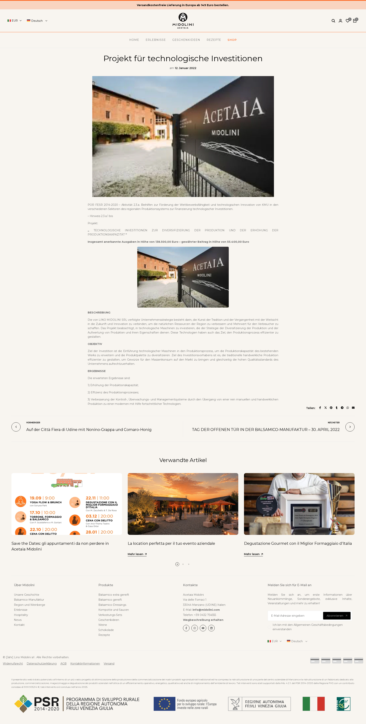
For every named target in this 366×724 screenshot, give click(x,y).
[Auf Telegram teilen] (342, 407)
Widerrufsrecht (13, 663)
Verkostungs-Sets (110, 615)
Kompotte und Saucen (113, 610)
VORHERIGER (33, 422)
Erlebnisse (20, 610)
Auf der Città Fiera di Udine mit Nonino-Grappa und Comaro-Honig (89, 429)
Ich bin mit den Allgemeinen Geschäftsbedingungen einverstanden (308, 627)
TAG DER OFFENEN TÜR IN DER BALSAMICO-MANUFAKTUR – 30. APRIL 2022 (266, 429)
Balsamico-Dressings (112, 605)
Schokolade (106, 630)
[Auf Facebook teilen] (320, 407)
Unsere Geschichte (26, 594)
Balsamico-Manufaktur (29, 599)
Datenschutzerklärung (42, 663)
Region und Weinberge (29, 605)
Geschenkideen (108, 620)
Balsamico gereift (110, 599)
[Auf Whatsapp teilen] (347, 407)
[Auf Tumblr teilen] (336, 407)
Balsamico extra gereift (113, 594)
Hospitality (21, 615)
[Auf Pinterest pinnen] (331, 407)
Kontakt (19, 625)
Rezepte (104, 635)
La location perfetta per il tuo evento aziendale (171, 543)
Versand (109, 663)
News (18, 620)
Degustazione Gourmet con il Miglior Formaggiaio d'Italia (298, 543)
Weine (102, 625)
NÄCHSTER (334, 422)
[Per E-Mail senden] (353, 407)
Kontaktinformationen (85, 663)
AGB (63, 663)
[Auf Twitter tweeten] (325, 407)
